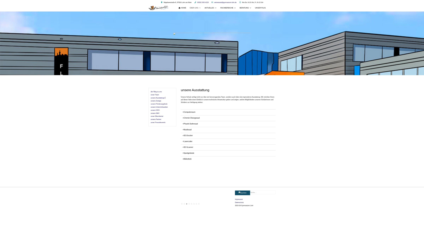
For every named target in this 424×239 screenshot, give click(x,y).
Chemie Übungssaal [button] (192, 118)
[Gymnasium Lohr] (158, 8)
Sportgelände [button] (189, 153)
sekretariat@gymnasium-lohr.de (225, 2)
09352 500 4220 (203, 2)
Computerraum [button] (189, 112)
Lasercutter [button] (188, 141)
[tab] (181, 203)
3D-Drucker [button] (188, 135)
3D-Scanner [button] (188, 147)
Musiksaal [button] (188, 130)
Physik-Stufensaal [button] (191, 124)
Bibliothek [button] (187, 159)
